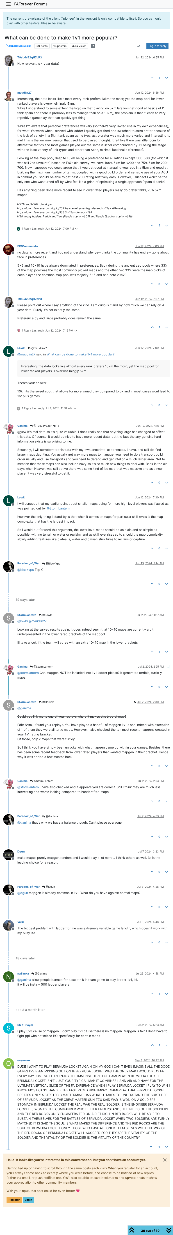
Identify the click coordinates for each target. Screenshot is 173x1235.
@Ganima (48, 702)
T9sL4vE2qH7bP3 (29, 57)
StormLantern (26, 615)
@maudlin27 (39, 348)
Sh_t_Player (25, 1025)
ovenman (23, 1060)
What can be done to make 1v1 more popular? (80, 354)
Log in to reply (157, 46)
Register (14, 1199)
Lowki (21, 348)
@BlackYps (52, 563)
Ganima (22, 425)
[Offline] (10, 60)
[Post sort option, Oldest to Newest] (139, 46)
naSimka (23, 973)
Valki (20, 922)
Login (28, 1199)
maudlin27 (24, 92)
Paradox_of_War (28, 563)
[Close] (165, 1160)
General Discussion (20, 45)
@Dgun (50, 886)
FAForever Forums (31, 4)
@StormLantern (43, 666)
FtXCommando (27, 246)
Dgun (21, 851)
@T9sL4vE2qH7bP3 (46, 425)
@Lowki (47, 615)
